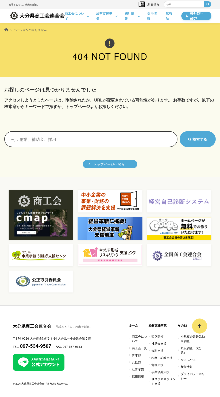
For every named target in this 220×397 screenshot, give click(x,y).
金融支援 (157, 350)
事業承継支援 (160, 372)
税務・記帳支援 (162, 357)
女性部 (136, 362)
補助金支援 (159, 343)
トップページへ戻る (108, 164)
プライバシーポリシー (193, 376)
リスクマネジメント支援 (163, 381)
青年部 (136, 355)
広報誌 (169, 16)
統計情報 (129, 16)
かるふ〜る (188, 359)
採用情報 (152, 16)
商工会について (74, 16)
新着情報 (153, 4)
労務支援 (157, 365)
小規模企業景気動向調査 (193, 338)
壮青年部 (138, 369)
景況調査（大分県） (191, 350)
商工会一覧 (139, 348)
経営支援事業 (104, 16)
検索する (199, 139)
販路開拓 (157, 336)
